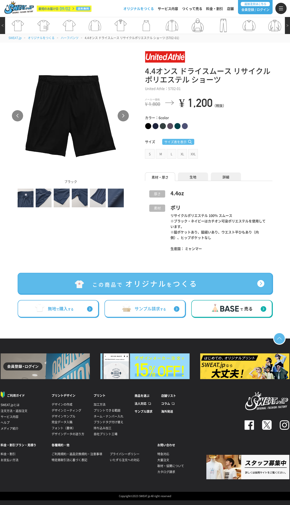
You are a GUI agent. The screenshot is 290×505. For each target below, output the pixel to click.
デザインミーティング (66, 410)
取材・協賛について (170, 465)
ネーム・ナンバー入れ (108, 416)
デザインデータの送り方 (68, 433)
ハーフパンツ (70, 37)
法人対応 (140, 403)
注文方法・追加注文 (14, 410)
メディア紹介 (9, 428)
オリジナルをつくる (138, 8)
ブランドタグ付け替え (108, 422)
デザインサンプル (63, 416)
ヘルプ (5, 422)
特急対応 (163, 453)
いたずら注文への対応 (124, 459)
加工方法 (100, 404)
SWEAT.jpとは (10, 404)
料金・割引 (214, 8)
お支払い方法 (9, 459)
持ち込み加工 (102, 428)
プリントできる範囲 (107, 410)
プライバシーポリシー (124, 453)
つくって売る (192, 8)
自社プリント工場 (105, 433)
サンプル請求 (143, 411)
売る (246, 309)
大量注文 (163, 459)
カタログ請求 (166, 471)
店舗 (230, 8)
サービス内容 (168, 8)
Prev (17, 115)
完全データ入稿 (62, 422)
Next (123, 115)
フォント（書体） (63, 428)
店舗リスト (168, 395)
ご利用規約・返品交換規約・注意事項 (77, 453)
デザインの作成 (62, 404)
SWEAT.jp (15, 37)
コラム (165, 403)
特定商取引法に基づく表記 (69, 459)
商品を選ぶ (142, 395)
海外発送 (167, 411)
